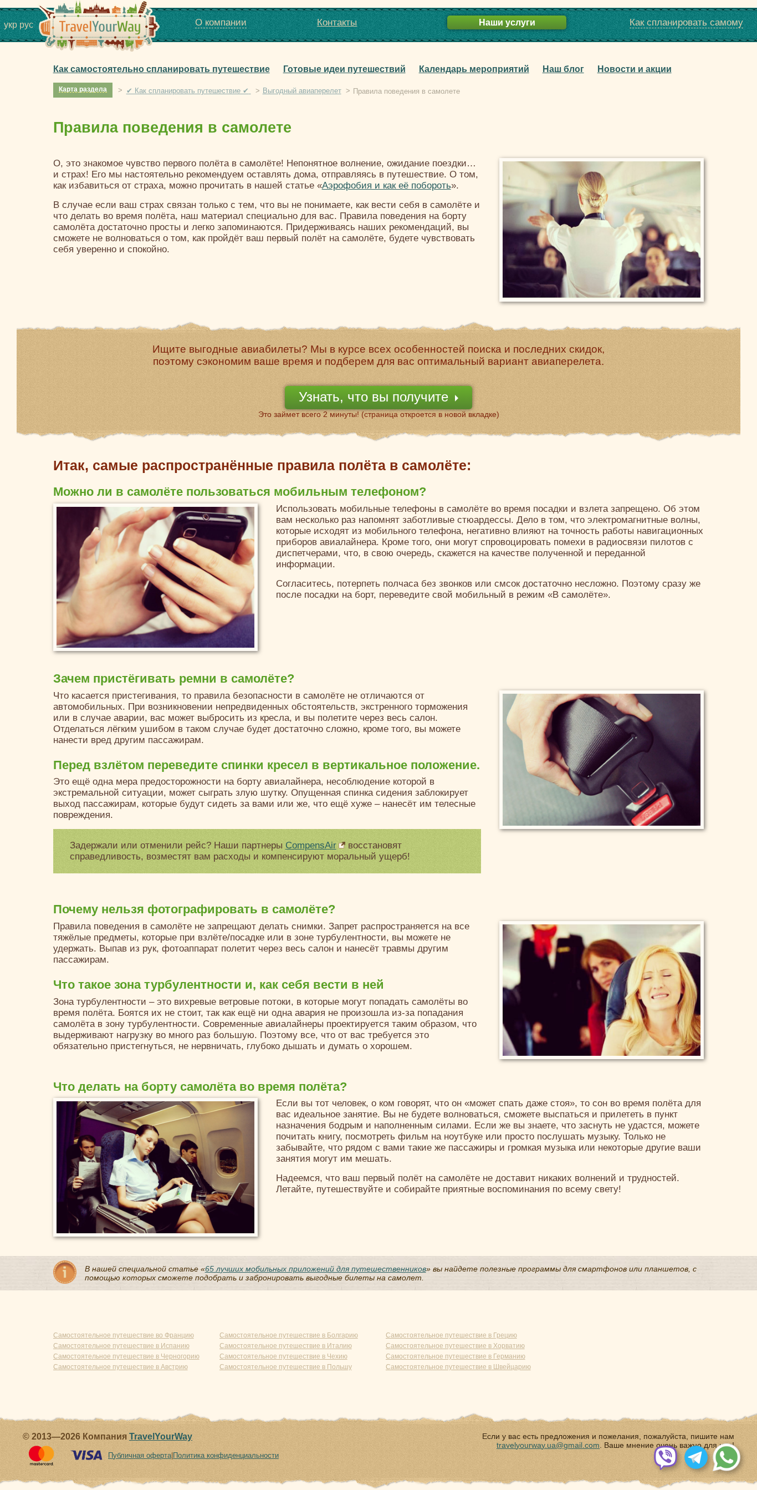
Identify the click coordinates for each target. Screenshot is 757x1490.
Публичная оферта (139, 1455)
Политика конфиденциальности (226, 1455)
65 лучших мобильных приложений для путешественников (315, 1268)
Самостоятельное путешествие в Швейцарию (458, 1367)
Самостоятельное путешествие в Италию (285, 1346)
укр (10, 24)
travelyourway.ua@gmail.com (548, 1445)
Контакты (337, 22)
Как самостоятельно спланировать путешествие (161, 69)
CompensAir (310, 845)
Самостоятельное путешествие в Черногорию (126, 1356)
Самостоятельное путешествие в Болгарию (288, 1335)
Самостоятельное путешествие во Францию (123, 1335)
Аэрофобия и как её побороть (386, 185)
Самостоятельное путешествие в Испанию (121, 1346)
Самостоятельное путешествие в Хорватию (455, 1346)
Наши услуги (507, 22)
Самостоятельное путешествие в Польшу (285, 1367)
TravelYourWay (160, 1436)
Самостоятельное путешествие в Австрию (120, 1367)
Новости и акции (634, 69)
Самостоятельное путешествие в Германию (455, 1356)
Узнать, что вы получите (373, 396)
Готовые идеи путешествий (344, 69)
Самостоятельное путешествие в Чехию (283, 1356)
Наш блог (563, 69)
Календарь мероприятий (474, 69)
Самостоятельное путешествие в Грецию (451, 1335)
